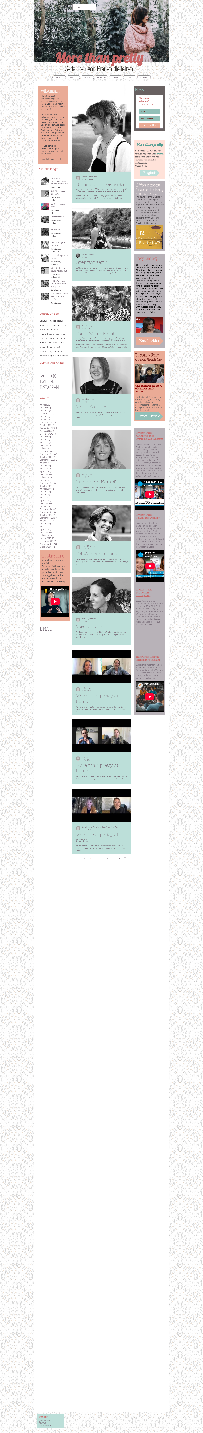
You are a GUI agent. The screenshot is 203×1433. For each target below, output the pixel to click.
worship (64, 355)
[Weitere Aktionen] (127, 178)
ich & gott (61, 338)
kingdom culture (56, 342)
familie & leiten (47, 334)
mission (43, 351)
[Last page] (125, 858)
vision (56, 355)
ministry (58, 347)
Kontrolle (44, 325)
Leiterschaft (55, 325)
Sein (64, 325)
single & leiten (55, 351)
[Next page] (119, 858)
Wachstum (45, 329)
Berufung (44, 320)
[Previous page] (84, 858)
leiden (43, 347)
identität (44, 342)
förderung (60, 334)
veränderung (46, 355)
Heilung (60, 320)
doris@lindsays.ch (45, 1426)
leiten (49, 347)
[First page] (78, 858)
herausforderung (48, 338)
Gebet (53, 320)
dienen (54, 329)
